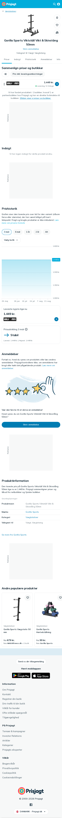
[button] (57, 17)
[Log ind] (58, 4)
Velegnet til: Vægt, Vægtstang (30, 53)
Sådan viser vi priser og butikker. (35, 98)
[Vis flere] (4, 84)
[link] (17, 620)
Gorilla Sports (32, 512)
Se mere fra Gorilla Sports (14, 534)
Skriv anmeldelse (31, 49)
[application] (31, 274)
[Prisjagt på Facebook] (31, 804)
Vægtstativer (10, 11)
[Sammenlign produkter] (57, 32)
